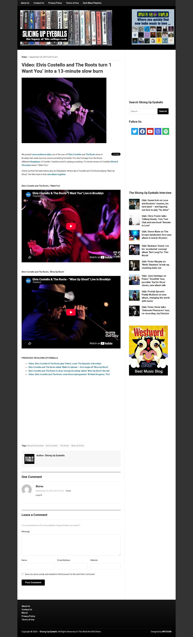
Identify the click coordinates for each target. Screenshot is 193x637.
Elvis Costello (75, 154)
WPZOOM (166, 631)
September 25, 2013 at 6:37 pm (50, 491)
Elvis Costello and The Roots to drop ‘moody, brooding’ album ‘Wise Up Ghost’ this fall (69, 371)
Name (24, 560)
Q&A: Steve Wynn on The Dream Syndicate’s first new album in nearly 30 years (156, 234)
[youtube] (150, 131)
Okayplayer (35, 162)
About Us (25, 3)
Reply (68, 491)
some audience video (42, 154)
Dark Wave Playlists (92, 3)
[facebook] (142, 131)
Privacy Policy (55, 3)
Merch (25, 613)
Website (94, 560)
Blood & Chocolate (35, 446)
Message (26, 531)
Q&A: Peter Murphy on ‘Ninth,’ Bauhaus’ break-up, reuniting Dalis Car (156, 264)
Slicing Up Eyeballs (55, 455)
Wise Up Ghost (77, 446)
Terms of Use (72, 3)
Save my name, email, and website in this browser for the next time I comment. (60, 574)
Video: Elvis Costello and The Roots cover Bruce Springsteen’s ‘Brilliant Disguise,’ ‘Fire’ (69, 374)
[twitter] (134, 131)
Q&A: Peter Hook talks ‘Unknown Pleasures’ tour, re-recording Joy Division (156, 310)
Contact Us (39, 3)
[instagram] (158, 131)
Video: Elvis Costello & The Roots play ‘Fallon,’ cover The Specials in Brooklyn (65, 363)
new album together (56, 174)
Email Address (63, 560)
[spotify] (165, 131)
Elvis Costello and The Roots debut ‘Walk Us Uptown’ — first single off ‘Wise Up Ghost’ (68, 367)
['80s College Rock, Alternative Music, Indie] (66, 28)
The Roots (90, 154)
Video (24, 57)
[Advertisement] (150, 71)
